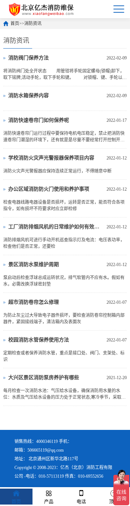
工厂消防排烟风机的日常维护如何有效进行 (55, 226)
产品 (48, 501)
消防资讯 (33, 23)
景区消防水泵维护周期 (33, 264)
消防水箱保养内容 (28, 95)
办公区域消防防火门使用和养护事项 (48, 189)
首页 (14, 23)
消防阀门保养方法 (28, 58)
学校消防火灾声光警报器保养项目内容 (51, 158)
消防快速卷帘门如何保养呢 (38, 120)
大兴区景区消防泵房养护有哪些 (43, 377)
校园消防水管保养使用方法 (38, 340)
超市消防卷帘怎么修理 (33, 302)
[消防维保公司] (41, 9)
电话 (81, 501)
